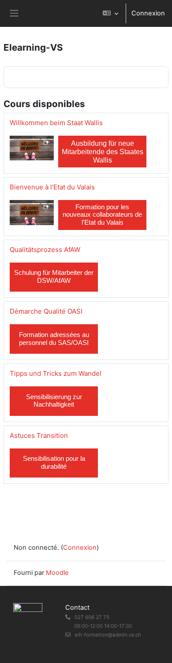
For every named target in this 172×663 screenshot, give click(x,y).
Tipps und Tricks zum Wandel (55, 373)
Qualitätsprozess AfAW (45, 249)
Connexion (148, 13)
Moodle (57, 573)
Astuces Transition (39, 435)
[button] (110, 13)
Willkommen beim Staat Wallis (56, 123)
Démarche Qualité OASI (46, 311)
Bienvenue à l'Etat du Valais (52, 187)
